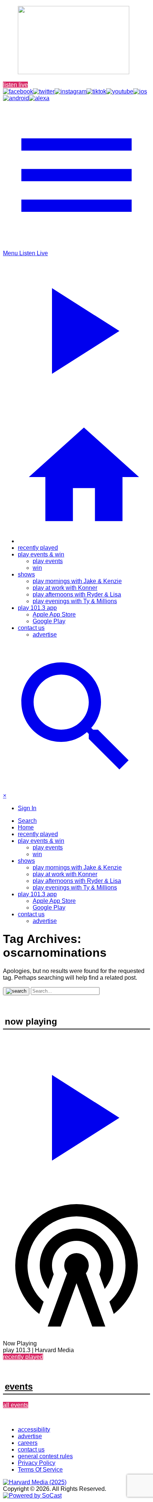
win (37, 568)
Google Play (49, 621)
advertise (45, 634)
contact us (31, 628)
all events (15, 1405)
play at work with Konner (65, 588)
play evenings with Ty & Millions (75, 601)
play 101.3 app (37, 608)
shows (26, 574)
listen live (15, 85)
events (19, 1386)
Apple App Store (54, 614)
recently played (38, 548)
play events (48, 561)
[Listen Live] (76, 1114)
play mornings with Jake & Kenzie (77, 581)
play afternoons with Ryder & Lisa (77, 594)
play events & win (41, 554)
